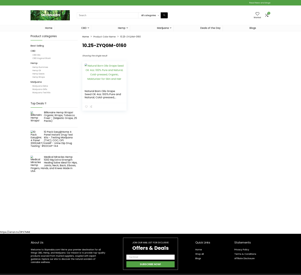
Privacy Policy (241, 249)
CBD (84, 28)
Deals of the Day (210, 28)
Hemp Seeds (38, 73)
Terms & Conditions (245, 254)
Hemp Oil (36, 70)
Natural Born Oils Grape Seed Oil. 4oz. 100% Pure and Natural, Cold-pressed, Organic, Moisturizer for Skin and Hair (103, 97)
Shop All (199, 254)
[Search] (164, 15)
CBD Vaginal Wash (41, 58)
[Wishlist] (257, 14)
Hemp (121, 28)
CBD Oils (36, 55)
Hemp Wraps (38, 77)
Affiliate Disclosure (244, 258)
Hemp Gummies (40, 67)
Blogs (252, 28)
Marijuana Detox (40, 86)
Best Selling (37, 45)
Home (48, 28)
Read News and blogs (259, 2)
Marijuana (163, 28)
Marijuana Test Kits (41, 92)
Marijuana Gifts (39, 89)
